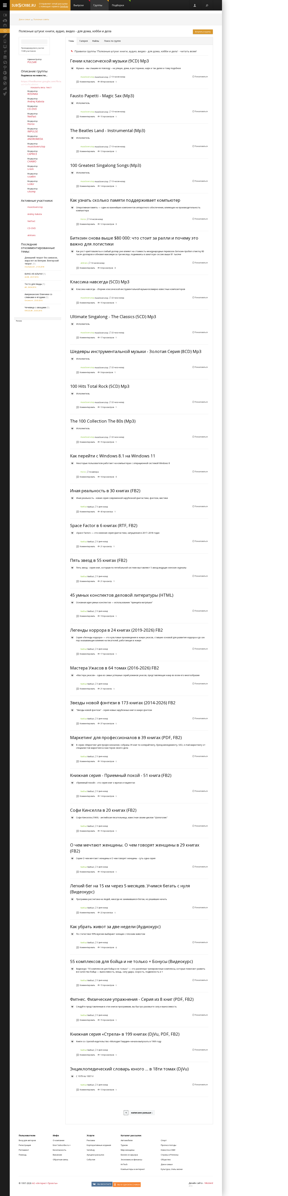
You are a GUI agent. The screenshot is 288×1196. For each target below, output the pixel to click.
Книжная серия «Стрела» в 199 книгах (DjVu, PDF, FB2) (124, 1034)
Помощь (23, 1154)
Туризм (124, 1145)
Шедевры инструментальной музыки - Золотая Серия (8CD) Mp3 (135, 351)
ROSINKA (32, 94)
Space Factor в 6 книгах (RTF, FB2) (103, 525)
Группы (97, 5)
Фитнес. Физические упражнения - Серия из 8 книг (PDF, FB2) (132, 999)
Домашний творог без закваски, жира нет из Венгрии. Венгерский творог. (42, 260)
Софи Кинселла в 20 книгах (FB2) (103, 810)
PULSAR (31, 62)
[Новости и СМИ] (5, 57)
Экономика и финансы (131, 1159)
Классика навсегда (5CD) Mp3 (99, 282)
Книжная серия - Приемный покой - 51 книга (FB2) (120, 775)
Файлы (95, 40)
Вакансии (57, 1154)
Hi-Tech (124, 1164)
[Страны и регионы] (5, 78)
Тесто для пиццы (33, 284)
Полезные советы (41, 19)
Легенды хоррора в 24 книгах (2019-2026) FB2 (116, 630)
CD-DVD (32, 109)
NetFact (31, 116)
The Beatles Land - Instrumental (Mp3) (107, 130)
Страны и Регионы (169, 1154)
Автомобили (127, 1140)
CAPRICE (32, 154)
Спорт (164, 1140)
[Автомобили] (5, 20)
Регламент (24, 1150)
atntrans (31, 235)
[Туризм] (5, 83)
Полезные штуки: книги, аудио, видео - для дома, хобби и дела (65, 31)
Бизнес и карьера (129, 1154)
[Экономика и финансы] (5, 88)
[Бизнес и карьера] (5, 25)
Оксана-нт (29, 300)
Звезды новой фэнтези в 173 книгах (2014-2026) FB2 (123, 702)
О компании (58, 1140)
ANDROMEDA (35, 139)
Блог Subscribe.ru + (62, 1145)
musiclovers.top (36, 146)
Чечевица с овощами (35, 307)
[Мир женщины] (5, 36)
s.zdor (30, 184)
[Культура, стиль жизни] (5, 52)
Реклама (91, 1140)
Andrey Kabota (35, 101)
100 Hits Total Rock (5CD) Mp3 (99, 386)
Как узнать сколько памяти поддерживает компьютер (125, 200)
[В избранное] (72, 68)
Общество (166, 1159)
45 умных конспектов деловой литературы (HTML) (121, 595)
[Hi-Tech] (5, 41)
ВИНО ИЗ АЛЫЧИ (33, 273)
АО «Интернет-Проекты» (45, 1183)
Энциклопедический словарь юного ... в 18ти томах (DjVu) (129, 1069)
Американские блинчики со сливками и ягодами (38, 296)
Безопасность (59, 1150)
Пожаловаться (201, 76)
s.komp (31, 191)
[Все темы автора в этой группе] (110, 77)
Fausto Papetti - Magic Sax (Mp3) (102, 95)
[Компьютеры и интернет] (5, 46)
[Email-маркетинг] (5, 94)
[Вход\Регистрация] (195, 5)
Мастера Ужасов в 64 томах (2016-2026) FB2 (114, 668)
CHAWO (31, 161)
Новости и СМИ (168, 1150)
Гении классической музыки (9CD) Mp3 (109, 61)
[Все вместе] (5, 15)
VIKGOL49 (29, 310)
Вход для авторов (27, 1140)
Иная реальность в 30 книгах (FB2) (105, 490)
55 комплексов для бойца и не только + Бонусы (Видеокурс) (131, 961)
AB (26, 287)
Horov (30, 124)
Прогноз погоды (168, 1145)
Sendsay (91, 1150)
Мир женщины (128, 1150)
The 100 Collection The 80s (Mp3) (102, 421)
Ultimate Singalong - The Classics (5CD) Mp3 (113, 316)
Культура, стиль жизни (172, 1169)
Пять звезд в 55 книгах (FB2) (98, 560)
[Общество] (5, 62)
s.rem (30, 169)
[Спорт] (5, 73)
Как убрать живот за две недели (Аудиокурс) (115, 926)
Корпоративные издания (99, 1145)
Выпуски (79, 5)
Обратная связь (60, 1159)
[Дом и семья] (5, 31)
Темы (71, 40)
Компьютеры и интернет (133, 1169)
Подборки (118, 5)
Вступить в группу (203, 31)
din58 (27, 277)
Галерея (83, 40)
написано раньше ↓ (142, 1112)
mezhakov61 (30, 267)
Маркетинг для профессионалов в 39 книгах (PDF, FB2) (126, 737)
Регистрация (25, 1145)
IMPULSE (32, 131)
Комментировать (87, 81)
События (91, 1159)
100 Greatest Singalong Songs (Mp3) (105, 165)
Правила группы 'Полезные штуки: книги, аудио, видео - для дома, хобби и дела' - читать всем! (135, 51)
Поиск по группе (112, 40)
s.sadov (31, 176)
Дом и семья (24, 19)
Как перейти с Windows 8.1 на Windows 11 (112, 456)
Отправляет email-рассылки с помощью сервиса (53, 5)
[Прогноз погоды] (5, 67)
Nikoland (208, 1183)
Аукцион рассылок (95, 1154)
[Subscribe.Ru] (24, 5)
